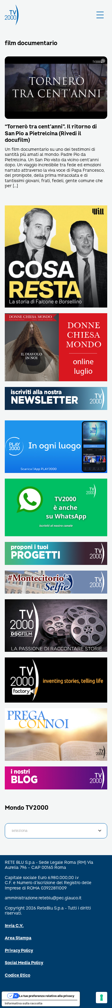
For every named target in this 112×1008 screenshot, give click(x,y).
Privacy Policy (19, 950)
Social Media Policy (24, 962)
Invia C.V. (14, 925)
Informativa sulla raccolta (23, 1003)
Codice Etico (17, 975)
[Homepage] (12, 15)
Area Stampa (18, 938)
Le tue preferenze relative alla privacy (46, 996)
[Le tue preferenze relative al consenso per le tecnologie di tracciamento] (101, 997)
